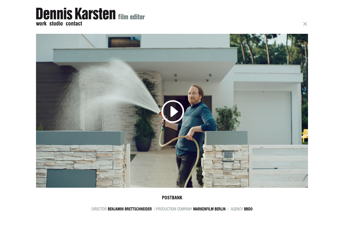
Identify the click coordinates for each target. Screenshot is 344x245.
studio (56, 23)
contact (74, 23)
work (41, 23)
